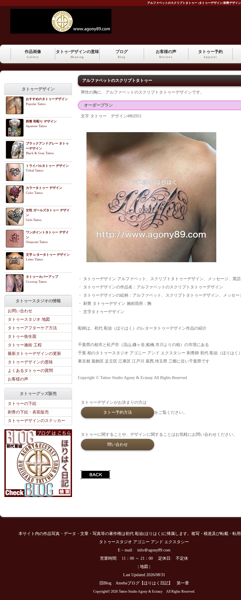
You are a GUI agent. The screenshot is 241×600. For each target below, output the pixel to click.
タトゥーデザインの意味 (30, 362)
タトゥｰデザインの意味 (77, 54)
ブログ (122, 54)
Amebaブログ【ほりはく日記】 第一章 (154, 583)
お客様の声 (166, 54)
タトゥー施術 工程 (25, 345)
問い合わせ (117, 444)
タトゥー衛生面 (22, 336)
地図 (144, 566)
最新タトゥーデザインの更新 (34, 353)
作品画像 (33, 54)
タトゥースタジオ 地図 (29, 319)
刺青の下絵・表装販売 (28, 412)
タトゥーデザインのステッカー (36, 420)
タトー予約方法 (117, 412)
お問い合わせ (20, 311)
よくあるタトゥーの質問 (30, 370)
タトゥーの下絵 (22, 403)
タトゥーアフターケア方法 (32, 328)
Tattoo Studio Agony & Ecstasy (141, 592)
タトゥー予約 (210, 54)
